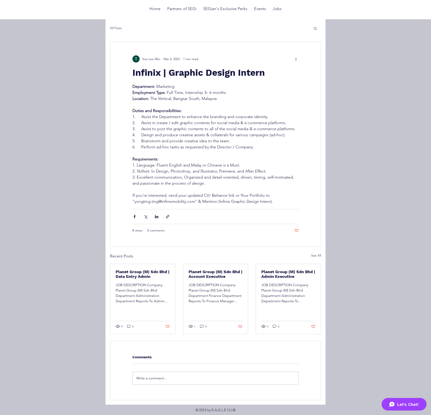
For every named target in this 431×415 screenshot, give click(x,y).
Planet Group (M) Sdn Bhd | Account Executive (215, 274)
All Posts (116, 28)
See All (316, 255)
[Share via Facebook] (134, 216)
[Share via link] (167, 216)
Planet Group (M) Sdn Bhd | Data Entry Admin (142, 274)
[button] (315, 28)
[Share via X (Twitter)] (145, 216)
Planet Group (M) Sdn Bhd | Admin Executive (288, 274)
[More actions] (296, 59)
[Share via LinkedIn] (156, 216)
